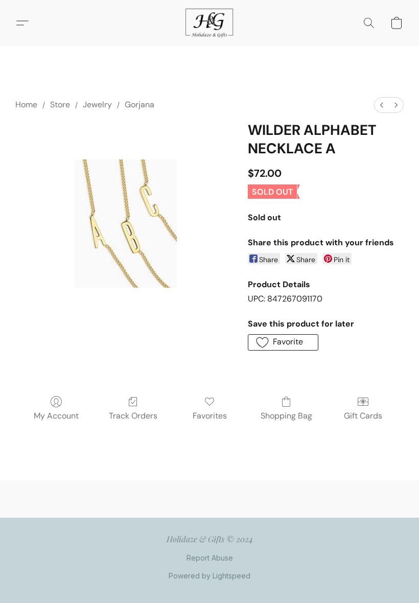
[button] (209, 23)
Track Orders (133, 415)
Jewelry (97, 104)
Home (26, 104)
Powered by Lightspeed (209, 575)
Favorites (210, 415)
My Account (56, 415)
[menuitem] (382, 105)
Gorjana (139, 104)
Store (60, 104)
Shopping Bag (286, 415)
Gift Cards (363, 415)
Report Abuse (210, 557)
